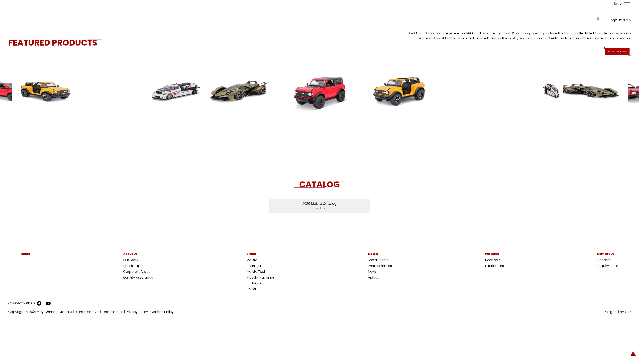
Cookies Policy (162, 311)
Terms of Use (112, 311)
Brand (251, 254)
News (372, 271)
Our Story (130, 260)
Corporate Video (137, 271)
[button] (628, 4)
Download (319, 208)
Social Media (378, 260)
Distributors (494, 265)
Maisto (251, 260)
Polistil (251, 289)
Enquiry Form (607, 265)
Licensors (492, 260)
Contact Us (605, 254)
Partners (492, 254)
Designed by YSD (617, 311)
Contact (604, 260)
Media (373, 254)
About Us (130, 254)
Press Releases (380, 265)
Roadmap (131, 265)
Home (25, 254)
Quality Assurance (138, 277)
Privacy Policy (137, 311)
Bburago (253, 265)
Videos (373, 277)
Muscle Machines (260, 277)
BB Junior (253, 283)
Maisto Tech (256, 271)
